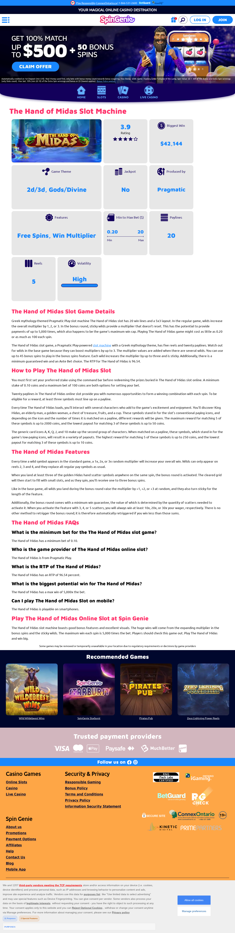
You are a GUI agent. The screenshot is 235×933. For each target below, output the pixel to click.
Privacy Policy (77, 800)
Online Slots (16, 782)
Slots (101, 97)
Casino (123, 97)
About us (14, 827)
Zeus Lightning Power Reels (203, 718)
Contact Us (15, 857)
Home (81, 97)
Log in (200, 20)
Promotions (16, 833)
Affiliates (14, 845)
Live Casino (149, 97)
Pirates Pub (146, 718)
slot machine (102, 345)
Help (10, 851)
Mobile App (16, 869)
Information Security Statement (93, 806)
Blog (10, 863)
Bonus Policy (76, 788)
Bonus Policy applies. (106, 81)
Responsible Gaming (83, 782)
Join (222, 20)
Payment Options (21, 839)
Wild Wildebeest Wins (31, 718)
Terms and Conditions (84, 794)
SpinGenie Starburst (88, 718)
